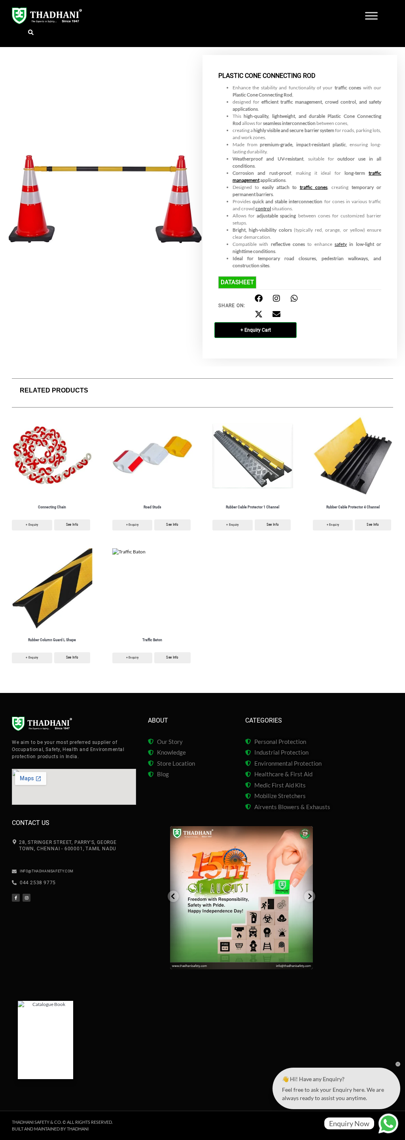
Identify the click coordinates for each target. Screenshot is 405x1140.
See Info (72, 525)
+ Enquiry (32, 525)
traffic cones (313, 187)
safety (341, 244)
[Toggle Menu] (371, 15)
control (263, 208)
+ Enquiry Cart (255, 330)
